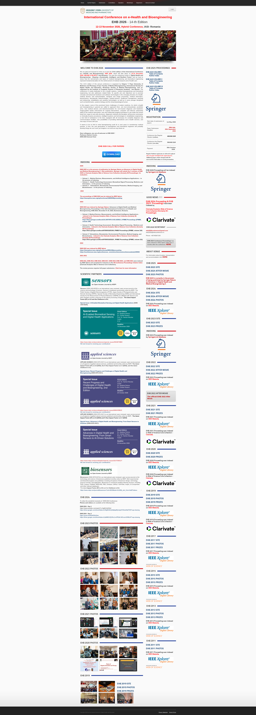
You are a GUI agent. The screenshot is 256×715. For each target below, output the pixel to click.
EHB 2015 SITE (153, 575)
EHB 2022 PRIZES (154, 374)
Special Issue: (85, 303)
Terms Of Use (172, 712)
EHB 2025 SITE (153, 267)
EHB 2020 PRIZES (154, 457)
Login (172, 9)
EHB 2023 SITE (153, 323)
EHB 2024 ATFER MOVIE (157, 296)
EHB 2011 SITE (153, 645)
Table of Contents (156, 74)
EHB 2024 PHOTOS (155, 300)
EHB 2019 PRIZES (125, 691)
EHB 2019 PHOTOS (126, 687)
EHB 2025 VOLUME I (154, 72)
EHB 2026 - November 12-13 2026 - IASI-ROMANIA (95, 59)
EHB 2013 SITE (153, 610)
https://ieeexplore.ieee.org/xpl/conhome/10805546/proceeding (101, 198)
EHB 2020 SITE (153, 453)
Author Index (154, 76)
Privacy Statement (163, 712)
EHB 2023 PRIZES (154, 326)
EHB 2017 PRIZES (154, 547)
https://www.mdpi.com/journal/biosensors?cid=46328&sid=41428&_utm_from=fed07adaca (108, 490)
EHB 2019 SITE (124, 684)
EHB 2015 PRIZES (154, 582)
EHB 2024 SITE (153, 293)
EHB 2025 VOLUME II (154, 79)
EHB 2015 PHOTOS (155, 579)
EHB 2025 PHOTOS (155, 274)
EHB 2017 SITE (153, 540)
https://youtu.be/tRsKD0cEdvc (89, 515)
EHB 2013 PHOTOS (155, 614)
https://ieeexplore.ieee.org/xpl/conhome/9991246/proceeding (100, 250)
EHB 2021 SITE (153, 410)
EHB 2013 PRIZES (154, 617)
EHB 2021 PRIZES (154, 413)
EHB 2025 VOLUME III (154, 87)
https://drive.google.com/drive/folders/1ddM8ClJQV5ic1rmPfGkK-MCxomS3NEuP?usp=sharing (110, 517)
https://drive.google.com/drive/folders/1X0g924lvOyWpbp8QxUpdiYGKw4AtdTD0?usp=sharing (110, 510)
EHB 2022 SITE (153, 366)
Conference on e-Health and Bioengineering (123, 59)
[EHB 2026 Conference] (97, 11)
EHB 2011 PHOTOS (155, 648)
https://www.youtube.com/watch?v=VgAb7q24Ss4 (95, 508)
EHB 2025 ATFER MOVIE (157, 271)
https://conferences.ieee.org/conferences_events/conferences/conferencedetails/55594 (110, 252)
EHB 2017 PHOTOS (155, 544)
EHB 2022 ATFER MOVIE (157, 370)
